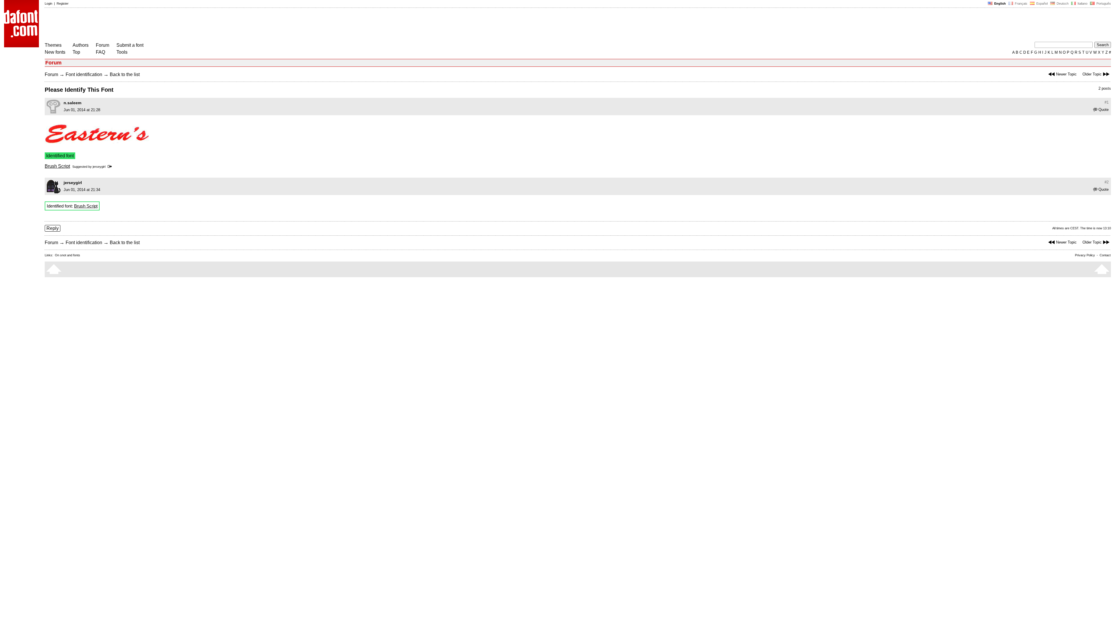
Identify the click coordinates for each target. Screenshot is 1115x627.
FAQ (100, 52)
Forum (102, 45)
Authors (81, 45)
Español (1042, 3)
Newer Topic (1066, 74)
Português (1103, 3)
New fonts (55, 52)
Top (76, 52)
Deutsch (1062, 3)
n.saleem (72, 102)
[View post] (110, 166)
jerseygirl (99, 166)
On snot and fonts (67, 255)
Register (63, 3)
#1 (1107, 102)
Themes (53, 45)
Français (1020, 3)
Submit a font (129, 45)
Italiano (1082, 3)
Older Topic (1092, 74)
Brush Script (57, 166)
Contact (1105, 255)
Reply (52, 228)
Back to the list (125, 74)
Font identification (84, 74)
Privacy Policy (1085, 255)
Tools (121, 52)
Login (48, 3)
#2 (1107, 182)
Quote (1103, 109)
